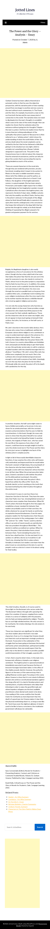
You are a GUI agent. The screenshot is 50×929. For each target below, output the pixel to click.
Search (40, 827)
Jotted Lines (25, 10)
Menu (43, 22)
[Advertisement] (25, 73)
